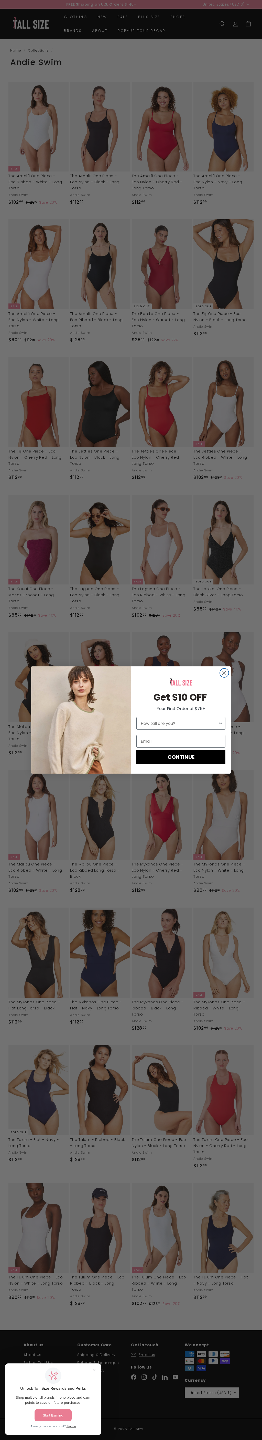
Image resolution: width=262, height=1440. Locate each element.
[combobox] (179, 723)
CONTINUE (181, 757)
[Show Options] (220, 723)
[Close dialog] (224, 672)
